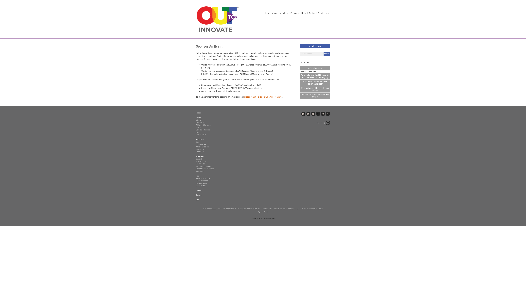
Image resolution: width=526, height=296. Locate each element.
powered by (256, 218)
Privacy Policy (263, 212)
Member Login (315, 46)
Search (327, 54)
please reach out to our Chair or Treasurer (263, 97)
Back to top (321, 123)
